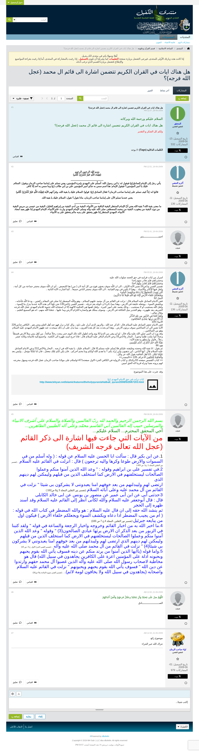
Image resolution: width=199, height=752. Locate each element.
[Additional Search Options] (14, 19)
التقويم (159, 42)
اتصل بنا (28, 726)
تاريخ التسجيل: (180, 138)
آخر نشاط (164, 90)
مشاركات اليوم (184, 42)
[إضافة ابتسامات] (12, 693)
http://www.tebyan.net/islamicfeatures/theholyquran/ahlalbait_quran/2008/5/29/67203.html (92, 382)
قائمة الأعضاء (170, 42)
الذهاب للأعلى (16, 726)
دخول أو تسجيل (17, 2)
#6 (12, 592)
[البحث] (9, 19)
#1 (12, 107)
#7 (12, 633)
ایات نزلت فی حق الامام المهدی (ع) (126, 379)
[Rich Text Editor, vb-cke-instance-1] (99, 703)
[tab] (181, 91)
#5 (12, 414)
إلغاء (40, 716)
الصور (150, 90)
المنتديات (185, 37)
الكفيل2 (184, 726)
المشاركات (181, 90)
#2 (12, 167)
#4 (12, 272)
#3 (12, 231)
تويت (176, 150)
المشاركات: (182, 144)
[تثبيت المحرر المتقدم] (18, 693)
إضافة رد (15, 716)
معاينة (28, 716)
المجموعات (168, 37)
